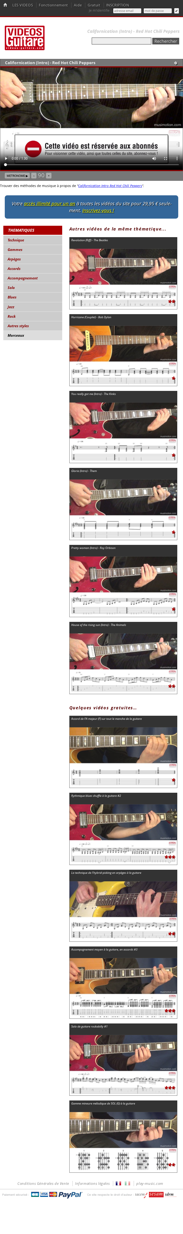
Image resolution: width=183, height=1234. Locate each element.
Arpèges (14, 259)
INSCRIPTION (117, 5)
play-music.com (149, 1183)
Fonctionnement (53, 5)
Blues (12, 297)
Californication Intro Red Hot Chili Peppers (110, 185)
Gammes (15, 249)
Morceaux (16, 335)
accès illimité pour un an (49, 203)
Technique (16, 240)
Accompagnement (23, 278)
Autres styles (18, 325)
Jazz (11, 306)
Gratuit (94, 5)
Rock (12, 316)
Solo (11, 287)
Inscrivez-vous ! (98, 210)
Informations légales (92, 1183)
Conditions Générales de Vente (43, 1183)
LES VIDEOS (22, 5)
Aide (78, 5)
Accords (14, 268)
